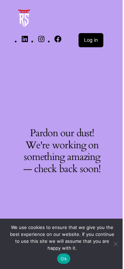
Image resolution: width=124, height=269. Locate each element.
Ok (64, 258)
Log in (91, 40)
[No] (115, 243)
